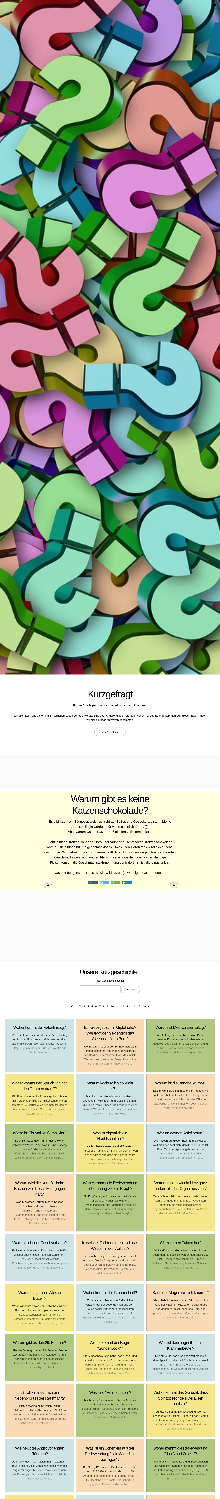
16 (144, 1006)
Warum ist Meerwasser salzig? (180, 1027)
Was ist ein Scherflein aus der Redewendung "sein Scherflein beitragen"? (110, 1454)
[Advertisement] (110, 772)
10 (112, 1006)
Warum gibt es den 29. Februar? (39, 1342)
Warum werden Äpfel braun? (180, 1133)
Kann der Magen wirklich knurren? (180, 1292)
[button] (93, 882)
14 (133, 1006)
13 (128, 1006)
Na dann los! (110, 732)
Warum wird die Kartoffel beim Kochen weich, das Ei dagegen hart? (39, 1189)
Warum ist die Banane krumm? (180, 1083)
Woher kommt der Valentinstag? (39, 1027)
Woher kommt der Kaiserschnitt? (110, 1292)
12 (122, 1006)
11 (117, 1006)
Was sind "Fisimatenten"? (110, 1392)
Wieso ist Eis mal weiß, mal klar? (39, 1133)
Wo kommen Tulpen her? (180, 1242)
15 (139, 1006)
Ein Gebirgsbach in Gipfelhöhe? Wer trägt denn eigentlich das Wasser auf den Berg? (110, 1033)
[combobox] (100, 989)
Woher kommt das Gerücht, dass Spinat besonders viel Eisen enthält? (180, 1398)
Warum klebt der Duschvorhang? (39, 1242)
